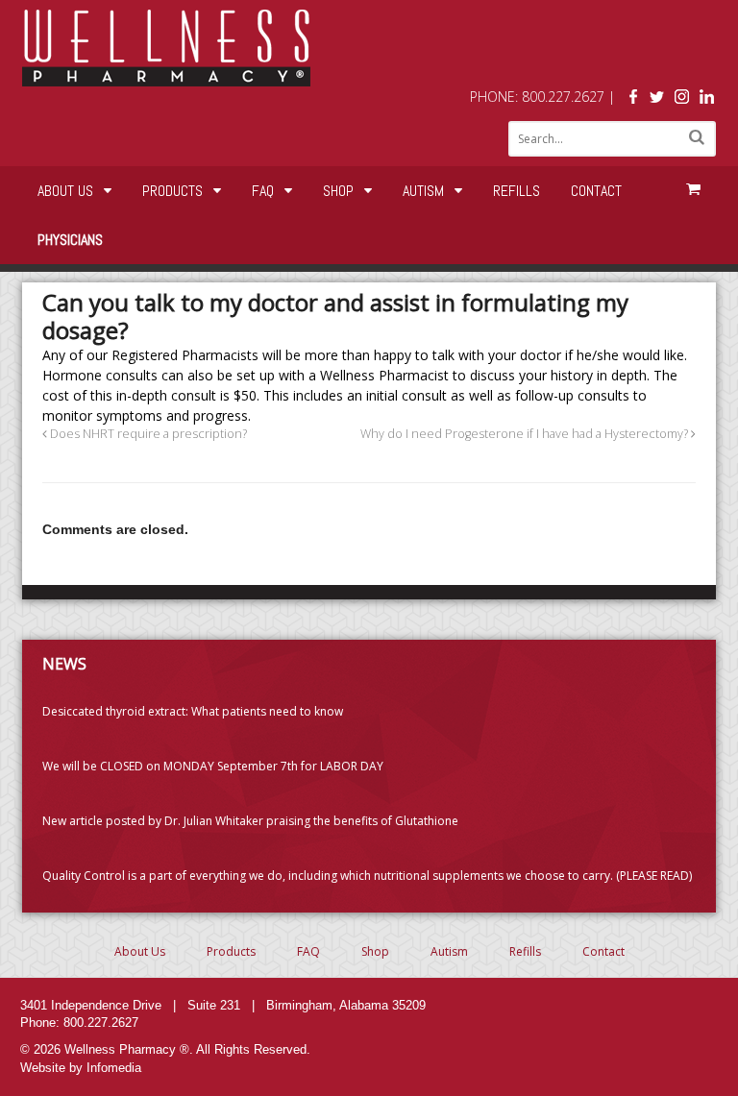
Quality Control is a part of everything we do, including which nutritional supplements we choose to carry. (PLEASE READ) (367, 875)
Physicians (70, 240)
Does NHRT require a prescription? (147, 434)
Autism (423, 191)
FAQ (263, 191)
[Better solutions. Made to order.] (166, 76)
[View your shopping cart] (693, 189)
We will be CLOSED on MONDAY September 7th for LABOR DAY (212, 766)
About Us (65, 191)
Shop (338, 191)
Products (172, 191)
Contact (596, 191)
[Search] (696, 137)
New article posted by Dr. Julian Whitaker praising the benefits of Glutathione (250, 821)
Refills (516, 191)
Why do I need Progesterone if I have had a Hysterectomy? (525, 434)
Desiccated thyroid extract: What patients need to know (192, 711)
